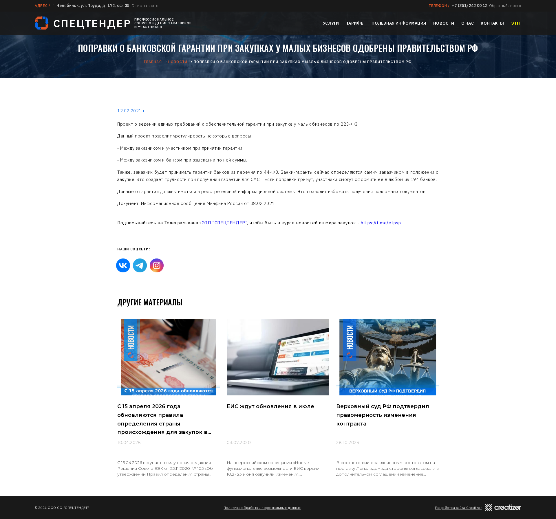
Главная (153, 62)
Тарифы (355, 23)
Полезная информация (399, 23)
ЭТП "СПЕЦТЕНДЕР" (224, 222)
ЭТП (515, 23)
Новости (443, 23)
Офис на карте (144, 5)
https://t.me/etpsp (381, 222)
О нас (467, 23)
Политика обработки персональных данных (262, 507)
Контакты (492, 23)
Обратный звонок (505, 5)
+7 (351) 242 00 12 (469, 5)
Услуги (331, 23)
